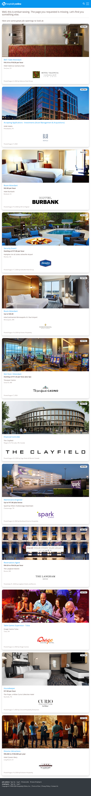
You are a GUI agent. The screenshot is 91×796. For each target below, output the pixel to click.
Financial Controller (12, 437)
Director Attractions (12, 751)
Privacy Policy (46, 786)
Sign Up (13, 782)
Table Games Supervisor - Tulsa (17, 625)
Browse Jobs (25, 782)
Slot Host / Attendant (12, 374)
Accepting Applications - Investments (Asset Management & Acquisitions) (34, 122)
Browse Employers (36, 782)
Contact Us (54, 786)
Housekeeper (9, 688)
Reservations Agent (12, 562)
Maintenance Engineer (13, 500)
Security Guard (10, 248)
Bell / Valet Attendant (12, 60)
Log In (18, 782)
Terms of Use (36, 786)
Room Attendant (11, 185)
